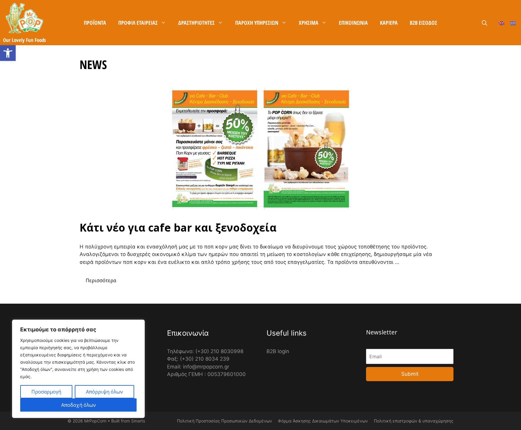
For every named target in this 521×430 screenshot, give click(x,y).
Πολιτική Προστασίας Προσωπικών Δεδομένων (224, 420)
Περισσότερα (101, 280)
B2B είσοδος (423, 22)
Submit (409, 374)
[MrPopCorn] (24, 18)
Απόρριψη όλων (104, 391)
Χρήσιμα (308, 22)
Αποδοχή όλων (78, 405)
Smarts (138, 420)
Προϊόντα (95, 22)
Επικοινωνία (353, 22)
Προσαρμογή (46, 391)
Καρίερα (389, 22)
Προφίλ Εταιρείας (138, 22)
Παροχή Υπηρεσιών (256, 22)
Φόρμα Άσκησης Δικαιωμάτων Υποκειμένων (323, 420)
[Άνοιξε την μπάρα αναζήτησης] (484, 23)
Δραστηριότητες (196, 22)
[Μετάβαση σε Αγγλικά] (501, 22)
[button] (8, 53)
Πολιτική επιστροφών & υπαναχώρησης (413, 420)
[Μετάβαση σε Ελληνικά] (513, 22)
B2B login (278, 351)
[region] (78, 369)
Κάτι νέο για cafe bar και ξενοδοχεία (178, 227)
